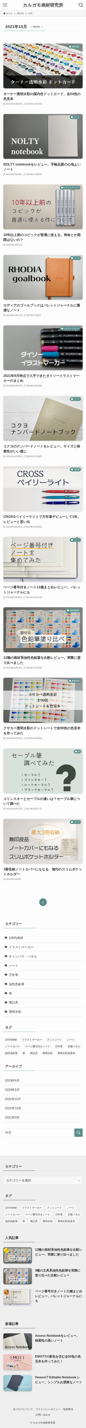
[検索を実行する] (78, 1132)
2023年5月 (12, 1089)
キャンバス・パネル (23, 956)
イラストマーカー (21, 947)
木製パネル (74, 1046)
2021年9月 (12, 1117)
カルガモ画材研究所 (43, 5)
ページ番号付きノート (37, 1046)
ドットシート (54, 1039)
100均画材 (16, 938)
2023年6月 (12, 1080)
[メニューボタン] (5, 5)
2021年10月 (13, 1108)
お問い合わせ (43, 1414)
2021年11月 (13, 1099)
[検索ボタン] (81, 5)
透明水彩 (15, 1011)
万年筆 (13, 975)
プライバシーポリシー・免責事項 (54, 1409)
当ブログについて (23, 1409)
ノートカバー (12, 1046)
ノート (13, 965)
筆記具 (13, 1002)
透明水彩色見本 (66, 1053)
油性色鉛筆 (16, 984)
